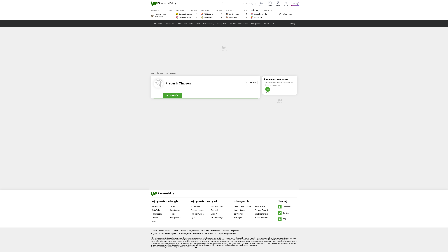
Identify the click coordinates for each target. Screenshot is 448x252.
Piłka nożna (169, 24)
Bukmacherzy (208, 24)
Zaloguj (295, 4)
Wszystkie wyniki (285, 14)
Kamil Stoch (260, 206)
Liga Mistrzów (217, 206)
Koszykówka (256, 24)
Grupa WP (166, 231)
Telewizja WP (185, 233)
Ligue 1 (194, 218)
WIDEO (233, 24)
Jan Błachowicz (261, 214)
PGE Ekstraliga (217, 218)
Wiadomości (212, 233)
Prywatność (194, 231)
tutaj (196, 247)
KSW (154, 221)
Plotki (195, 233)
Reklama (225, 231)
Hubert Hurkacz (261, 218)
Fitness (155, 218)
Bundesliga (215, 210)
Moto (266, 24)
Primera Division (197, 214)
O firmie (175, 231)
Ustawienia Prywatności (210, 231)
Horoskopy (163, 233)
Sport (221, 233)
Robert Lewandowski (242, 206)
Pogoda (154, 233)
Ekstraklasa (195, 206)
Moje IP (202, 233)
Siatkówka (188, 24)
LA (273, 24)
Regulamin (235, 231)
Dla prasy (183, 231)
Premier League (197, 210)
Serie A (214, 214)
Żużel (198, 24)
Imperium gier (230, 233)
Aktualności (172, 95)
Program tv (173, 233)
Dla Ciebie (158, 24)
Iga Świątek (238, 214)
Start (152, 73)
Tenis (179, 24)
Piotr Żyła (237, 218)
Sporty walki (222, 24)
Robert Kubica (239, 210)
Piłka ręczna (243, 24)
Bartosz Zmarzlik (262, 210)
